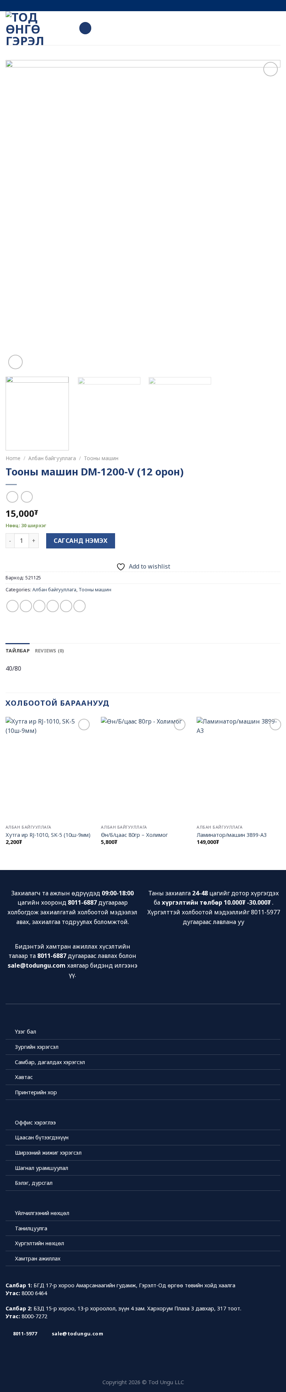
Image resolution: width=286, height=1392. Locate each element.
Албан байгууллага (52, 458)
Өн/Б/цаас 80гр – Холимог (134, 835)
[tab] (18, 650)
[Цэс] (85, 28)
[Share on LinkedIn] (79, 606)
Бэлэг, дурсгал (34, 1182)
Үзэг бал (25, 1031)
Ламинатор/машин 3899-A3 (232, 835)
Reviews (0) (49, 650)
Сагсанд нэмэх (80, 541)
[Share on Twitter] (39, 606)
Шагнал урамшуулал (41, 1167)
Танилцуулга (31, 1228)
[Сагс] (276, 28)
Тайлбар (18, 650)
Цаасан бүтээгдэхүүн (42, 1137)
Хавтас (24, 1077)
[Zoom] (15, 362)
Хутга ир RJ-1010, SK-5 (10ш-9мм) (48, 835)
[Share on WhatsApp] (12, 606)
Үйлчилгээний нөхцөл (42, 1213)
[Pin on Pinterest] (66, 606)
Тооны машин (101, 458)
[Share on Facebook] (26, 606)
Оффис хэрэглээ (35, 1122)
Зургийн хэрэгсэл (36, 1046)
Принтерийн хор (36, 1092)
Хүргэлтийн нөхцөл (39, 1243)
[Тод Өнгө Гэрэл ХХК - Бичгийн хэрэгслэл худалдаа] (36, 28)
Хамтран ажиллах (37, 1258)
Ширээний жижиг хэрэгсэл (48, 1152)
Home (13, 458)
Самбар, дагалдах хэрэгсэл (50, 1062)
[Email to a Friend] (53, 606)
